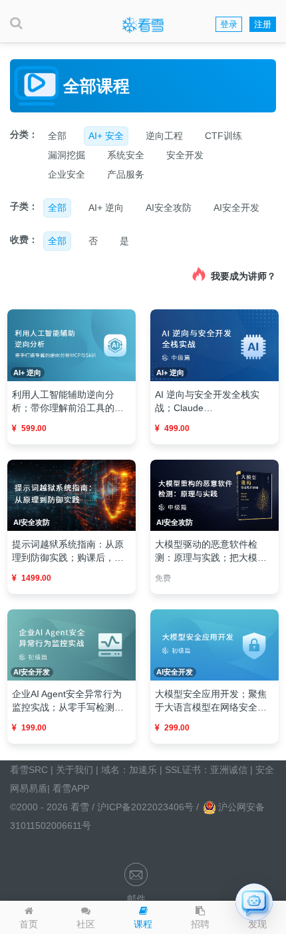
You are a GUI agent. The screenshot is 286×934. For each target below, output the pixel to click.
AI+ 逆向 (106, 207)
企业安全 (66, 174)
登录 (228, 24)
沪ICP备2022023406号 (146, 807)
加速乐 (143, 769)
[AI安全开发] (71, 644)
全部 (57, 135)
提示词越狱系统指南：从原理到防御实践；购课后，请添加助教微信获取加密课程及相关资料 (68, 551)
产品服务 (125, 174)
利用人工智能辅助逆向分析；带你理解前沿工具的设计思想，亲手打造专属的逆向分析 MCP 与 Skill (68, 401)
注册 (262, 24)
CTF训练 (223, 135)
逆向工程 (164, 135)
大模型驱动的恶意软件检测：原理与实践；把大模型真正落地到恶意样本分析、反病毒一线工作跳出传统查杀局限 (211, 551)
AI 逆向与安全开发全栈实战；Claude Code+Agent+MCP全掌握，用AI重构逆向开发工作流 (213, 401)
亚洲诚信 (228, 769)
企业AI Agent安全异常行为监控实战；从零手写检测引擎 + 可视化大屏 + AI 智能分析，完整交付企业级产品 (70, 701)
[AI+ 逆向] (71, 344)
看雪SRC (29, 769)
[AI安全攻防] (71, 494)
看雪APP (71, 788)
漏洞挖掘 (66, 155)
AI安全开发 (236, 207)
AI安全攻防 (169, 207)
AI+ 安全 (106, 135)
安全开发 (185, 155)
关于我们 (74, 769)
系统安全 (125, 155)
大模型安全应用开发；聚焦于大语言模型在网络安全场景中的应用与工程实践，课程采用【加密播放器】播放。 (211, 701)
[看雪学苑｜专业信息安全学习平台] (143, 24)
